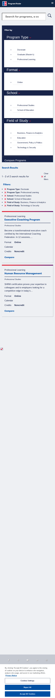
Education (21, 138)
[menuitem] (30, 49)
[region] (27, 681)
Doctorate (21, 50)
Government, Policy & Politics (29, 143)
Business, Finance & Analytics (30, 133)
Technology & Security (26, 147)
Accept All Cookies (27, 694)
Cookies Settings (27, 681)
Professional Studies (25, 105)
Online (20, 82)
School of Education (25, 110)
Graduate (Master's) (25, 54)
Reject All (27, 687)
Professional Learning (26, 59)
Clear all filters (46, 176)
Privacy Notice (11, 676)
